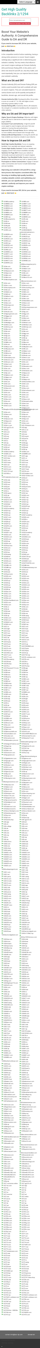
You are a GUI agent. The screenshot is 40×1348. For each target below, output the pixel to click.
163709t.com (25, 1227)
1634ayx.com (7, 273)
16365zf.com (25, 985)
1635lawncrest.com (27, 774)
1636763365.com (26, 1033)
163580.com (25, 679)
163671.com (7, 1031)
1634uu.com (7, 399)
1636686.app (25, 1016)
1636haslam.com (26, 1109)
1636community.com (10, 1097)
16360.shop (7, 848)
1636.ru (5, 837)
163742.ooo (25, 1310)
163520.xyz (6, 497)
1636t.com (6, 1161)
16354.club (24, 545)
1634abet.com (25, 269)
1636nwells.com (8, 1143)
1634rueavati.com (9, 386)
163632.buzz (7, 920)
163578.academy (8, 659)
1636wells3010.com (27, 1175)
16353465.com (26, 537)
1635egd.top (7, 746)
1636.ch (5, 824)
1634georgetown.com (10, 314)
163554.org (24, 580)
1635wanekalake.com (28, 806)
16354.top (6, 552)
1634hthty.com (8, 327)
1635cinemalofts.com (28, 736)
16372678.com (26, 1275)
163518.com (25, 471)
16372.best (24, 1251)
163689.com (25, 1057)
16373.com (24, 1286)
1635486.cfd (7, 565)
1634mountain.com (27, 360)
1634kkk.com (7, 342)
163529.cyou (25, 521)
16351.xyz (24, 465)
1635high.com (25, 763)
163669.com (7, 1018)
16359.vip (6, 705)
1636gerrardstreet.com (28, 1107)
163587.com (7, 688)
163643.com (25, 948)
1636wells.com (8, 1170)
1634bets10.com (26, 277)
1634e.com (6, 301)
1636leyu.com (7, 1131)
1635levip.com (7, 776)
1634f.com (6, 307)
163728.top (24, 1282)
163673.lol (6, 1033)
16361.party (7, 876)
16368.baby (24, 1040)
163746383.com (26, 1312)
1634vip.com (7, 403)
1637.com (6, 1190)
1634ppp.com (7, 377)
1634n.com (24, 362)
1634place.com (8, 375)
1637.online (24, 1196)
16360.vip (24, 848)
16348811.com (26, 204)
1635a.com (6, 725)
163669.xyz (24, 1018)
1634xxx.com (7, 414)
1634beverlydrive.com (10, 279)
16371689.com (26, 1245)
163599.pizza (25, 718)
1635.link (24, 432)
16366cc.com (25, 1020)
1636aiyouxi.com (26, 1083)
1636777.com (7, 1035)
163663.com (25, 1000)
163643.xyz (6, 950)
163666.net (6, 1009)
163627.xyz (6, 901)
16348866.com (8, 210)
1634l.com (6, 344)
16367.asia (6, 1024)
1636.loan (24, 828)
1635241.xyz (7, 506)
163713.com (7, 1242)
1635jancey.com (8, 771)
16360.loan (24, 844)
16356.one (24, 613)
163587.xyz (24, 690)
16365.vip (6, 965)
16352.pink (6, 489)
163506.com (25, 452)
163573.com (7, 648)
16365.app (6, 957)
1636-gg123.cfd (26, 820)
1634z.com (24, 421)
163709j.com (7, 1225)
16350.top (6, 449)
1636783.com (25, 1038)
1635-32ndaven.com (27, 425)
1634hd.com (25, 318)
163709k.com (25, 1225)
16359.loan (6, 701)
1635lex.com (25, 776)
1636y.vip (6, 1181)
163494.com (7, 241)
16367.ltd (6, 1029)
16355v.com (25, 602)
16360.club (24, 841)
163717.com (7, 1247)
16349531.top (25, 243)
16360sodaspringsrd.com (10, 869)
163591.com (7, 707)
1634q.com (24, 377)
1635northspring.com (28, 793)
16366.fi (5, 989)
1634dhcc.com (26, 294)
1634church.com (26, 285)
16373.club (24, 1284)
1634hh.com (7, 320)
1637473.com (25, 1315)
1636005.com (7, 857)
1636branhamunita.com (28, 1092)
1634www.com (26, 410)
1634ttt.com (7, 397)
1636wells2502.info (9, 1175)
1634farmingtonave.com (29, 307)
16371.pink (6, 1238)
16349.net (24, 223)
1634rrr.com (25, 384)
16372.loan (6, 1255)
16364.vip (24, 946)
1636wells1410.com (27, 1172)
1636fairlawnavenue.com (28, 1102)
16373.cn (6, 1286)
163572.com (25, 640)
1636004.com (25, 855)
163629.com (25, 905)
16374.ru (6, 1308)
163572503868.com (27, 646)
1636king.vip (25, 1124)
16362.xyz (24, 894)
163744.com (7, 1312)
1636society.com (26, 1157)
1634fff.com (25, 309)
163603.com (25, 863)
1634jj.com (6, 336)
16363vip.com (7, 939)
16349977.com (8, 261)
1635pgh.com (25, 798)
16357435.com (8, 653)
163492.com (7, 236)
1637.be (5, 1188)
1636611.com (25, 998)
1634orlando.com (26, 371)
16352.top (24, 493)
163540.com (25, 554)
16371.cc (24, 1231)
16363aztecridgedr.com (28, 931)
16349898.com (8, 252)
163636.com (25, 925)
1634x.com (6, 412)
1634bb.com (7, 275)
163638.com (25, 927)
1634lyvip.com (25, 353)
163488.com (25, 201)
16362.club (6, 887)
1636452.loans (8, 952)
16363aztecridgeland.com (10, 935)
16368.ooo (24, 1044)
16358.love (24, 672)
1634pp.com (25, 375)
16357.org (24, 633)
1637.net (24, 1194)
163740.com (25, 1308)
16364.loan (24, 941)
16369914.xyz (7, 1079)
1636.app (6, 822)
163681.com (25, 1048)
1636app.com (7, 1088)
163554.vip (6, 583)
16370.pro (6, 1210)
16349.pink (6, 226)
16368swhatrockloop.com (10, 1061)
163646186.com (26, 952)
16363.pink (6, 914)
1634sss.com (7, 390)
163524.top (24, 504)
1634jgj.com (25, 333)
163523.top (24, 502)
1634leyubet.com (26, 347)
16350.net (6, 447)
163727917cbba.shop (28, 1277)
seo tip (12, 1340)
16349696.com (26, 245)
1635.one (24, 434)
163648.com (7, 954)
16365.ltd (24, 961)
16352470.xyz (25, 506)
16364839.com (26, 954)
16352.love (24, 482)
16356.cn (6, 607)
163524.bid (6, 504)
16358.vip (6, 679)
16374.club (6, 1304)
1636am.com (7, 1086)
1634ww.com (25, 408)
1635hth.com (7, 767)
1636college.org (26, 1094)
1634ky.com (25, 342)
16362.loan (6, 890)
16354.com (6, 548)
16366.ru (24, 992)
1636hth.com (25, 1115)
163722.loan (25, 1269)
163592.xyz (6, 710)
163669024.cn (7, 1020)
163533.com (25, 535)
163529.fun (6, 524)
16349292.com (8, 239)
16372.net (6, 1258)
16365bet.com (8, 978)
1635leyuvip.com (8, 785)
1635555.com (25, 585)
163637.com (7, 927)
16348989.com (26, 217)
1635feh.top (25, 748)
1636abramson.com (27, 1081)
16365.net (6, 963)
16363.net (24, 911)
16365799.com (8, 974)
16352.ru (6, 491)
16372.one (24, 1258)
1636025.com (7, 863)
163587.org (24, 688)
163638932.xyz (26, 929)
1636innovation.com (9, 1122)
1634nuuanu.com (26, 366)
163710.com (25, 1238)
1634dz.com (25, 298)
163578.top (24, 664)
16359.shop (25, 703)
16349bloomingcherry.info (28, 264)
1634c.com (6, 283)
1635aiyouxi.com (8, 727)
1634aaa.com (7, 269)
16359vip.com (25, 723)
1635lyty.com (25, 787)
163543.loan (25, 559)
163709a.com (25, 1216)
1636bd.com (25, 1090)
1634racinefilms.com (28, 382)
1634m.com (7, 355)
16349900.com (26, 252)
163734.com (25, 1290)
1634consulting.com (27, 287)
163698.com (7, 1077)
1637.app (24, 1185)
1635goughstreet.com (28, 761)
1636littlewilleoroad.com (11, 1137)
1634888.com (7, 212)
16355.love (24, 572)
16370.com (6, 1207)
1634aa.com (25, 266)
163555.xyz (6, 585)
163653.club (7, 970)
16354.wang (7, 554)
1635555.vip (7, 587)
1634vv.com (25, 403)
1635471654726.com (28, 563)
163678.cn (24, 1035)
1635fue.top (25, 752)
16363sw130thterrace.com (28, 937)
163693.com (25, 1066)
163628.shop (25, 903)
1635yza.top (25, 817)
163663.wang (7, 1003)
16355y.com (25, 605)
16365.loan (6, 961)
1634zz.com (25, 423)
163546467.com (26, 561)
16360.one (6, 846)
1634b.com (24, 273)
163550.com (7, 576)
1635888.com (25, 692)
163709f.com (7, 1223)
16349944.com (26, 256)
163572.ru (24, 642)
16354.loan (24, 548)
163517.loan (25, 469)
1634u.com (24, 397)
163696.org (6, 1073)
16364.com (6, 941)
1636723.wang (25, 1031)
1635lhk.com (25, 785)
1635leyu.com (25, 780)
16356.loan (6, 611)
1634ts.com (7, 395)
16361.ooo (24, 874)
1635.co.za (24, 430)
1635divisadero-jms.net (10, 740)
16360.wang (7, 850)
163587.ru (6, 690)
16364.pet (24, 943)
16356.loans (25, 611)
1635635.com (25, 618)
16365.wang (25, 965)
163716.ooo (7, 1245)
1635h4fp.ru (7, 763)
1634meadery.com (9, 357)
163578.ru (24, 661)
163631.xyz (24, 918)
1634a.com (6, 266)
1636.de (5, 828)
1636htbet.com (8, 1115)
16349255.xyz (25, 236)
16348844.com (8, 208)
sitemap (10, 1343)
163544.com (7, 561)
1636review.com (8, 1155)
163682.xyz (6, 1051)
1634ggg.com (7, 316)
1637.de (23, 1190)
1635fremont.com (9, 752)
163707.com (25, 1214)
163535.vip (6, 541)
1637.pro (24, 1199)
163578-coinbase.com (28, 657)
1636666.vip (25, 1011)
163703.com (25, 1212)
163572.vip (24, 644)
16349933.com (8, 256)
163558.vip (6, 589)
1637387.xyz (7, 1301)
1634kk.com (25, 340)
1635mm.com (7, 791)
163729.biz (6, 1284)
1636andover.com (27, 1086)
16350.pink (24, 447)
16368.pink (6, 1046)
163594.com (25, 710)
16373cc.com (25, 1301)
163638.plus (7, 929)
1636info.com (25, 1120)
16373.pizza (7, 1290)
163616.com (25, 883)
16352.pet (6, 486)
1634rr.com (6, 384)
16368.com (6, 1042)
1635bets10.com (26, 729)
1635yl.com (7, 817)
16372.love (24, 1255)
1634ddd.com (7, 292)
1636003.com (7, 855)
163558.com (25, 587)
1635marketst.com (27, 789)
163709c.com (25, 1218)
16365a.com (7, 976)
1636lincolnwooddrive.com (28, 1134)
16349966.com (26, 258)
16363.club (6, 909)
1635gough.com (8, 761)
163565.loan (25, 620)
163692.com (7, 1066)
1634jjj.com (24, 336)
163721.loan (7, 1269)
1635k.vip (24, 771)
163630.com (7, 916)
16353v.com (25, 543)
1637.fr (23, 1192)
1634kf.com (7, 340)
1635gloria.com (26, 758)
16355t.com (7, 602)
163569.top (24, 624)
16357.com (24, 626)
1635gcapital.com (9, 755)
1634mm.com (25, 357)
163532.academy (26, 532)
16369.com (24, 1062)
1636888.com (7, 1057)
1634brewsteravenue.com (28, 281)
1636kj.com (25, 1126)
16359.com (24, 696)
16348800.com (8, 204)
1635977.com (25, 714)
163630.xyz (24, 916)
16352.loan (6, 482)
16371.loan (6, 1236)
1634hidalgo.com (8, 322)
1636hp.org (24, 1113)
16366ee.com (7, 1022)
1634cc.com (25, 283)
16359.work (25, 705)
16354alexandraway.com (29, 567)
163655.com (7, 972)
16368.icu (24, 1042)
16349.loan (6, 223)
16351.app (24, 456)
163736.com (25, 1293)
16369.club (24, 1059)
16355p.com (25, 600)
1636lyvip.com (25, 1139)
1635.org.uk (25, 436)
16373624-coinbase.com (29, 1295)
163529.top (24, 524)
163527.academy (26, 515)
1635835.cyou (25, 683)
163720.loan (7, 1266)
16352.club (6, 480)
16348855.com (26, 208)
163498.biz (24, 247)
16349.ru (24, 226)
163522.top (24, 500)
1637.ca (23, 1188)
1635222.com (7, 502)
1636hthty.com (26, 1118)
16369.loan (6, 1064)
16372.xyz (24, 1264)
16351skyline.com (27, 473)
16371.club (6, 1234)
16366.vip (6, 994)
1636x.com (6, 1179)
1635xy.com (7, 815)
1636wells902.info (9, 1177)
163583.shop (7, 683)
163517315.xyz (8, 471)
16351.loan (24, 460)
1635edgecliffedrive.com (11, 744)
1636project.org (26, 1147)
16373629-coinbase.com (11, 1297)
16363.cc (6, 907)
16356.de (6, 609)
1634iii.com (24, 331)
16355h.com (25, 596)
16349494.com (26, 241)
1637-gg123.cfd (26, 1183)
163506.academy (8, 452)
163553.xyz (6, 580)
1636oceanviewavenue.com (28, 1145)
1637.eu (5, 1192)
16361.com (6, 872)
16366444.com (8, 1005)
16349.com (24, 221)
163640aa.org (7, 948)
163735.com (7, 1293)
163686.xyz (24, 1053)
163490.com (7, 230)
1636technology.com (28, 1161)
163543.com (7, 559)
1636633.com (25, 1003)
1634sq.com (7, 388)
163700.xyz (24, 1210)
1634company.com (9, 287)
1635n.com (24, 791)
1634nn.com (25, 364)
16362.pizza (7, 892)
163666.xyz (24, 1009)
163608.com (25, 866)
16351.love (24, 462)
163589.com (7, 694)
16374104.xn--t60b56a (10, 1310)
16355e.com (7, 596)
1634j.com (6, 333)
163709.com (7, 1216)
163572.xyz (6, 646)
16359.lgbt (24, 699)
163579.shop (25, 666)
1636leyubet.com (26, 1131)
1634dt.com (7, 298)
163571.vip (6, 640)
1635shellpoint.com (9, 802)
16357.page (7, 635)
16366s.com (25, 1022)
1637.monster (7, 1194)
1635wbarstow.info (9, 809)
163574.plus (25, 650)
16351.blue (6, 458)
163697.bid (6, 1075)
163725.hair (7, 1273)
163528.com (25, 517)
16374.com (24, 1304)
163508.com (7, 454)
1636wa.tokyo (25, 1168)
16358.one (24, 675)
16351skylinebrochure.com (10, 477)
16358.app (24, 668)
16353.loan (6, 528)
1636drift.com (7, 1099)
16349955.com (8, 258)
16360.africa (7, 841)
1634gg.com (25, 314)
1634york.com (25, 417)
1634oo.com (25, 368)
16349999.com (8, 263)
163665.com (25, 1005)
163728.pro (6, 1282)
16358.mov (6, 675)
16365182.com (26, 968)
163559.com (25, 589)
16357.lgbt (6, 629)
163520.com (25, 495)
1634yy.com (25, 419)
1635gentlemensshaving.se (28, 756)
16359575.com (8, 712)
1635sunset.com (26, 802)
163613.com (7, 883)
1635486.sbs (25, 565)
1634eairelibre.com (27, 301)
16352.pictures (26, 486)
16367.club (24, 1024)
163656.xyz (24, 972)
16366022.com (26, 996)
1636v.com (6, 1166)
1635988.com (7, 718)
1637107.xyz (7, 1240)
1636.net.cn (25, 831)
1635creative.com (9, 738)
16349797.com (8, 247)
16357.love (6, 631)
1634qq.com (7, 379)
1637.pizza (6, 1199)
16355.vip (24, 574)
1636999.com (25, 1079)
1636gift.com (7, 1109)
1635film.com (7, 750)
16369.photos (25, 1064)
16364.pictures (8, 946)
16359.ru (6, 703)
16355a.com (7, 591)
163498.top (24, 250)
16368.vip (6, 1048)
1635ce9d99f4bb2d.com (29, 734)
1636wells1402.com (9, 1172)
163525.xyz (24, 511)
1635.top (24, 441)
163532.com (7, 535)
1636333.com (7, 922)
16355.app (6, 570)
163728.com (25, 1280)
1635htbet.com (26, 765)
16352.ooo (6, 484)
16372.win (6, 1264)
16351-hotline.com (9, 456)
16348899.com (8, 215)
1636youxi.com (26, 1181)
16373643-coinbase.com (29, 1297)
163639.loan (7, 931)
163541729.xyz (26, 556)
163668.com (25, 1013)
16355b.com (25, 591)
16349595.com (8, 245)
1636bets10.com (8, 1092)
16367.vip (24, 1029)
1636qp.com (7, 1149)
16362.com (24, 887)
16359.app (24, 694)
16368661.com (8, 1055)
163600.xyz (24, 850)
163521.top (24, 497)
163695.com (25, 1070)
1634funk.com (8, 312)
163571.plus (25, 637)
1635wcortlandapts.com (11, 811)
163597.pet (6, 714)
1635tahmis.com (26, 804)
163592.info (25, 707)
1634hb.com (7, 318)
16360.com (6, 844)
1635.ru (5, 441)
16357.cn (6, 626)
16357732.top (25, 655)
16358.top (24, 677)
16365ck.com (25, 978)
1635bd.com (7, 729)
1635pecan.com (26, 796)
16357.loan (24, 629)
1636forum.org (26, 1105)
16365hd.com (25, 981)
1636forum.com (8, 1105)
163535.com (7, 539)
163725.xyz (6, 1275)
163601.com (25, 861)
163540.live (6, 556)
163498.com (7, 250)
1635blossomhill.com (10, 731)
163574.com (7, 650)
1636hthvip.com (8, 1120)
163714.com (25, 1242)
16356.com (24, 607)
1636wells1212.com (27, 1170)
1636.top (24, 837)
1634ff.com (7, 309)
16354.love (6, 550)
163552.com (25, 576)
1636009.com (7, 861)
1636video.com (26, 1166)
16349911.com (8, 254)
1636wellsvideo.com (27, 1177)
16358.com (6, 670)
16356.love (6, 613)
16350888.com (26, 454)
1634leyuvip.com (8, 349)
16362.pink (24, 890)
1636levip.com (25, 1129)
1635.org (6, 436)
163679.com (7, 1040)
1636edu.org (25, 1099)
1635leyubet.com (26, 782)
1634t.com (6, 392)
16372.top (6, 1262)
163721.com (25, 1266)
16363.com (24, 909)
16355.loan (6, 572)
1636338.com (25, 922)
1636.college (7, 826)
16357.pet (24, 635)
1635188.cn (7, 473)
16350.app (24, 443)
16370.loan (24, 1207)
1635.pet (6, 438)
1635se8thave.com (27, 800)
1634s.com (24, 386)
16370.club (24, 1205)
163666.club (7, 1007)
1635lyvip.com (7, 789)
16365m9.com (7, 985)
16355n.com (25, 598)
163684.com (25, 1051)
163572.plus (7, 642)
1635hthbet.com (26, 767)
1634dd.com (25, 290)
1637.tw (23, 1201)
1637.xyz (6, 1205)
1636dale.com (25, 1097)
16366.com (6, 987)
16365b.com (25, 976)
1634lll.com (6, 351)
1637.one (6, 1196)
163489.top (6, 217)
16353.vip (24, 530)
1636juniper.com (26, 1122)
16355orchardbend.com (10, 600)
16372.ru (24, 1260)
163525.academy (8, 508)
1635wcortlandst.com (28, 811)
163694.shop (7, 1070)
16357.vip (6, 637)
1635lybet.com (8, 787)
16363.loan (6, 911)
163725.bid (24, 1271)
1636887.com (25, 1055)
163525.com (25, 508)
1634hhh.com (25, 320)
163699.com (25, 1077)
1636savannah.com (27, 1155)
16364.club (24, 939)
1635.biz (6, 430)
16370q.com (7, 1231)
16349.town (7, 228)
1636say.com (7, 1157)
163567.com (25, 622)
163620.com (7, 896)
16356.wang (25, 615)
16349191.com (26, 234)
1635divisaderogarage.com (28, 742)
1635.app (24, 427)
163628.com (7, 903)
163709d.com (7, 1220)
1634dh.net (6, 294)
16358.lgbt (24, 670)
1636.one (6, 833)
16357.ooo (6, 633)
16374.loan (6, 1306)
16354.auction (7, 545)
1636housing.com (27, 1111)
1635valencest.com (9, 806)
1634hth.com (7, 325)
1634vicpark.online (27, 401)
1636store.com (8, 1159)
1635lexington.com (9, 778)
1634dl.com (25, 296)
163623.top (24, 898)
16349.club (24, 219)
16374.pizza (25, 1306)
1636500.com (7, 968)
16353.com (24, 526)
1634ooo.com (7, 371)
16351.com (6, 460)
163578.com (25, 659)
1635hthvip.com (26, 769)
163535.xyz (24, 541)
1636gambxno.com (9, 1107)
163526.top (6, 513)
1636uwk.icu (25, 1164)
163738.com (25, 1299)
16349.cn (6, 221)
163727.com (7, 1277)
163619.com (7, 885)
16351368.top (25, 467)
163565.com (7, 620)
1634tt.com (25, 395)
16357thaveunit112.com (11, 668)
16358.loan (6, 672)
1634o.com (6, 368)
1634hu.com (7, 329)
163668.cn (6, 1013)
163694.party (25, 1068)
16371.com (24, 1234)
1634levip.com (25, 344)
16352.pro (24, 489)
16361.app (24, 868)
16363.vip (24, 914)
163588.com (7, 692)
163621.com (25, 896)
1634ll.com (24, 349)
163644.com (25, 950)
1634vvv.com (7, 406)
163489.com (25, 215)
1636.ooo (24, 833)
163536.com (7, 543)
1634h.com (24, 316)
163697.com (25, 1075)
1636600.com (7, 996)
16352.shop (25, 491)
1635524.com (7, 578)
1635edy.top (25, 744)
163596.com (25, 712)
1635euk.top (7, 748)
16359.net (24, 701)
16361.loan (24, 872)
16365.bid (6, 959)
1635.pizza (24, 438)
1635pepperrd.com (9, 798)
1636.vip (5, 839)
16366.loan (24, 989)
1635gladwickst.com (9, 758)
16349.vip (24, 228)
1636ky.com (7, 1129)
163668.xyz (6, 1016)
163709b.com (7, 1218)
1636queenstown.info (28, 1149)
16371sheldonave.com (10, 1251)
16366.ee (24, 987)
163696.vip (24, 1073)
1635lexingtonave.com (28, 778)
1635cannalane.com (9, 734)
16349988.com (26, 261)
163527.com (7, 517)
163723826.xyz (8, 1271)
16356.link (24, 609)
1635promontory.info (10, 800)
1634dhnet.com (8, 296)
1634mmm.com (8, 360)
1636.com (24, 826)
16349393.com (26, 239)
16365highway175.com (10, 983)
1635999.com (7, 720)
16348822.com (8, 206)
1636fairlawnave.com (10, 1101)
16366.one (6, 992)
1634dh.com (25, 292)
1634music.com (8, 362)
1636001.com (7, 852)
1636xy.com (25, 1179)
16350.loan (24, 445)
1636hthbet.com (8, 1118)
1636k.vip (6, 1124)
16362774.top (25, 901)
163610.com (7, 879)
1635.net (6, 434)
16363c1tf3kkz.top (27, 933)
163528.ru (24, 519)
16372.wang (25, 1262)
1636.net (6, 831)
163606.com (7, 866)
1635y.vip (24, 815)
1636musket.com (8, 1141)
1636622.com (7, 1000)
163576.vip (24, 653)
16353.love (24, 528)
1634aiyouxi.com (8, 271)
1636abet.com (8, 1081)
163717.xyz (24, 1247)
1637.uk (5, 1203)
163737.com (7, 1299)
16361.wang (25, 876)
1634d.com (6, 290)
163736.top (6, 1295)
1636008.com (25, 859)
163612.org (24, 881)
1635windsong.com (9, 813)
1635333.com (7, 537)
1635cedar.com (8, 736)
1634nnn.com (7, 366)
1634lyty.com (7, 353)
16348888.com (26, 212)
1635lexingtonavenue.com (10, 782)
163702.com (7, 1212)
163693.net (6, 1068)
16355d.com (25, 594)
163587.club (25, 685)
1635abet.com (25, 725)
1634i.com (24, 329)
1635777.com (7, 657)
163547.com (7, 563)
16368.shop (25, 1046)
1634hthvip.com (26, 327)
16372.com (24, 1253)
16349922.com (26, 254)
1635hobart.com (8, 765)
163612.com (25, 879)
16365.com (24, 959)
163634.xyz (6, 925)
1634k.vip (24, 338)
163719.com (7, 1249)
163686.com (7, 1053)
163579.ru (6, 666)
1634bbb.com (25, 275)
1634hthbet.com (26, 325)
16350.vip (24, 449)
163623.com (7, 898)
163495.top (6, 243)
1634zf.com (7, 423)
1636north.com (26, 1141)
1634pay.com (25, 373)
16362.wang (7, 894)
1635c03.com (25, 731)
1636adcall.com (8, 1083)
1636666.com (7, 1011)
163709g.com (25, 1223)
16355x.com (7, 605)
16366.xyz (24, 994)
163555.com (25, 583)
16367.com (6, 1027)
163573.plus (25, 648)
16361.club (24, 870)
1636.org (6, 835)
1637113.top (25, 1240)
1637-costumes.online (10, 1183)
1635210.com (7, 500)
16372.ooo (6, 1260)
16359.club (6, 696)
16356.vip (6, 615)
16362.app (24, 885)
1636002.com (25, 852)
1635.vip (5, 443)
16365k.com (25, 983)
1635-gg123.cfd (8, 427)
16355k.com (7, 598)
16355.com (24, 570)
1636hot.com (7, 1111)
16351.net (6, 465)
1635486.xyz (7, 567)
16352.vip (6, 495)
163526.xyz (6, 515)
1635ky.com (7, 774)
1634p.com (6, 373)
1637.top (6, 1201)
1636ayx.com (25, 1088)
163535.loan (25, 539)
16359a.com (25, 720)
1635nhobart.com (9, 793)
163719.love (25, 1249)
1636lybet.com (26, 1137)
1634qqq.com (25, 379)
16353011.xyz (7, 532)
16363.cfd (24, 907)
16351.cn (24, 458)
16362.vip (24, 892)
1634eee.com (25, 303)
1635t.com (6, 804)
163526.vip (24, 513)
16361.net (6, 874)
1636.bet (24, 822)
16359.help (6, 699)
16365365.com (26, 970)
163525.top (6, 511)
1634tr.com (25, 392)
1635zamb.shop (8, 820)
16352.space (7, 493)
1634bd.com (7, 277)
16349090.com (8, 234)
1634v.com (6, 401)
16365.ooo (24, 963)
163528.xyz (6, 521)
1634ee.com (7, 303)
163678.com (7, 1038)
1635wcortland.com (27, 809)
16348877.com (26, 210)
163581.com (25, 681)
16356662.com (8, 622)
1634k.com (6, 338)
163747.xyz (6, 1315)
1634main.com (26, 355)
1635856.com (7, 685)
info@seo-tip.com (17, 1334)
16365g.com (7, 981)
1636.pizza (24, 835)
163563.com (7, 618)
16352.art (24, 478)
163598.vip (24, 716)
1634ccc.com (7, 285)
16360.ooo (24, 846)
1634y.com (24, 414)
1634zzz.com (7, 425)
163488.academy (8, 201)
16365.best (24, 957)
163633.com (25, 920)
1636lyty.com (7, 1139)
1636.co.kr (24, 824)
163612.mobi (7, 881)
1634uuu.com (25, 399)
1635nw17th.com (8, 796)
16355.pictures (8, 574)
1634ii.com (6, 331)
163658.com (25, 974)
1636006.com (25, 857)
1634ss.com (25, 388)
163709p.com (7, 1227)
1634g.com (24, 312)
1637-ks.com (7, 1185)
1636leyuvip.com (8, 1133)
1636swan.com (26, 1159)
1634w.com (25, 406)
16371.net (24, 1236)
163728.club (7, 1280)
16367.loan (24, 1027)
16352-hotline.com (27, 476)
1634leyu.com (7, 347)
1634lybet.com (26, 351)
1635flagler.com (26, 750)
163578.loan (7, 661)
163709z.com (25, 1229)
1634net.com (7, 364)
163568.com (7, 624)
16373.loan (6, 1288)
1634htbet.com (26, 322)
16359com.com (8, 723)
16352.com (24, 480)
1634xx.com (25, 412)
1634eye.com (25, 305)
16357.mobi (25, 631)
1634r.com (6, 382)
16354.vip (24, 552)
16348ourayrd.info (9, 219)
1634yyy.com (7, 421)
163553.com (25, 578)
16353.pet (6, 530)
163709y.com (7, 1229)
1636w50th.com (8, 1168)
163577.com (7, 655)
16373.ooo (24, 1288)
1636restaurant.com (9, 1151)
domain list (31, 1334)
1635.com (6, 432)
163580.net (6, 681)
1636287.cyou (7, 905)
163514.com (7, 469)
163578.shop (7, 664)
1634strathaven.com (28, 390)
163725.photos (26, 1273)
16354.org (24, 550)
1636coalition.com (9, 1094)
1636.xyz (24, 839)
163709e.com (25, 1220)
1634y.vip (6, 417)
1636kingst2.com (8, 1126)
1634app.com (25, 271)
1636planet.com (8, 1147)
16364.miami (7, 943)
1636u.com (6, 1164)
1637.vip (23, 1203)
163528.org (6, 519)
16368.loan (6, 1044)
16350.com (6, 445)
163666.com (25, 1007)
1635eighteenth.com (27, 746)
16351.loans (7, 462)
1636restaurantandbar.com (28, 1153)
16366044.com (8, 998)
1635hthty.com (8, 769)
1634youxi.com (8, 419)
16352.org (24, 484)
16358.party (7, 677)
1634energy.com (8, 305)
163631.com (7, 918)
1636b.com (6, 1090)
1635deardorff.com (27, 738)
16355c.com (7, 594)
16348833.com (26, 206)
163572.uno (7, 644)
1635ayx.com (25, 727)
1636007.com (7, 859)
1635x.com (24, 813)
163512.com (7, 467)
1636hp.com (7, 1113)
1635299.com (7, 526)
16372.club (6, 1253)
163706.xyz (6, 1214)
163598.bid (6, 716)
